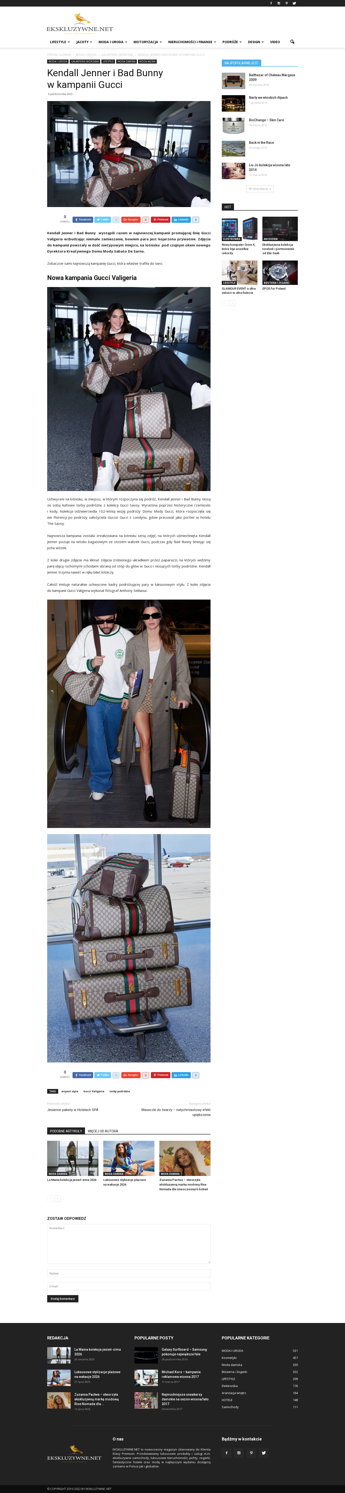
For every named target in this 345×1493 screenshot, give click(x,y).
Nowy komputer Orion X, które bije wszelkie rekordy (238, 249)
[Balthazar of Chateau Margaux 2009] (233, 81)
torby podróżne (120, 1091)
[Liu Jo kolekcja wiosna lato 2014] (233, 171)
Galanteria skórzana (85, 61)
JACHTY (82, 42)
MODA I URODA (111, 42)
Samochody (230, 1407)
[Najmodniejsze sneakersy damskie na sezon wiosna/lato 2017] (146, 1400)
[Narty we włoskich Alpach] (233, 103)
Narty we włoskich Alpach (268, 97)
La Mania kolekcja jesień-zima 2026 (71, 1180)
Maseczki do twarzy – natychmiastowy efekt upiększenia (176, 1112)
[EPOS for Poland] (280, 273)
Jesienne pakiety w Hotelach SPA (72, 1110)
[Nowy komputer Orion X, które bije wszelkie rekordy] (239, 229)
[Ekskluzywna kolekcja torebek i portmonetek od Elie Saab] (280, 229)
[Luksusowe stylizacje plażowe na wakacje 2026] (128, 1158)
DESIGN (254, 42)
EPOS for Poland (274, 288)
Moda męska (147, 61)
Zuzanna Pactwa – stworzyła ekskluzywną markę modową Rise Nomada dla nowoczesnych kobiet (183, 1184)
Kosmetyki (229, 1358)
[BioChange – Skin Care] (233, 126)
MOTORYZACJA (146, 42)
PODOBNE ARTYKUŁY (66, 1131)
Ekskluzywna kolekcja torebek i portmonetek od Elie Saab (278, 249)
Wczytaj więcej (258, 189)
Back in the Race (261, 142)
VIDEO (275, 42)
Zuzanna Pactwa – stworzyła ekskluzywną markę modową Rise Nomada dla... (96, 1399)
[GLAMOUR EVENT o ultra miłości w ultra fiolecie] (239, 273)
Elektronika (231, 239)
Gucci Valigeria (93, 1091)
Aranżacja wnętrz (234, 1393)
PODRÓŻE (230, 42)
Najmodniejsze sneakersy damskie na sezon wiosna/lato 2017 (185, 1399)
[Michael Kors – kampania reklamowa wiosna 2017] (146, 1378)
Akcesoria (271, 239)
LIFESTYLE (58, 42)
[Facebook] (271, 3)
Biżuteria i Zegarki (276, 282)
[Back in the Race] (233, 148)
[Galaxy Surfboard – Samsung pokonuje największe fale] (146, 1355)
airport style (69, 1091)
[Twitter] (294, 3)
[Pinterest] (286, 3)
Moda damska (126, 61)
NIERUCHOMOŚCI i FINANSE (190, 42)
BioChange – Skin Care (266, 120)
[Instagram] (278, 3)
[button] (292, 42)
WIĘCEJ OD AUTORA (103, 1131)
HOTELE (227, 1400)
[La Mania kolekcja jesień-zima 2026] (72, 1158)
